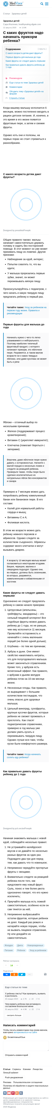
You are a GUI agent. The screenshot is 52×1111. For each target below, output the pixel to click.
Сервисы (16, 1069)
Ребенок (21, 950)
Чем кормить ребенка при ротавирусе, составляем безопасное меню (23, 1005)
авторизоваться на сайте (25, 1032)
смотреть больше (14, 1015)
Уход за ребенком (38, 950)
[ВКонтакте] (6, 974)
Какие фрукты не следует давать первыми (25, 61)
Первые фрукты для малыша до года (23, 57)
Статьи (6, 14)
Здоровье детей (19, 14)
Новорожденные (35, 945)
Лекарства (38, 1069)
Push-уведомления (14, 1077)
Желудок (9, 945)
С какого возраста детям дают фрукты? (24, 53)
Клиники (27, 1069)
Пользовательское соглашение (27, 1082)
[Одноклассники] (14, 974)
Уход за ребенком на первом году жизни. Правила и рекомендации (26, 310)
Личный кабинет (10, 1073)
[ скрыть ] (42, 49)
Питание (9, 950)
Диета (20, 945)
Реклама (7, 1082)
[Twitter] (21, 974)
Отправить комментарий (16, 1055)
